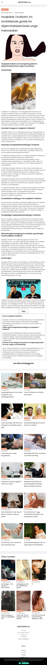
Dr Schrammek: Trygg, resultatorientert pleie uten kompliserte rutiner (33, 514)
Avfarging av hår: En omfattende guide (22, 585)
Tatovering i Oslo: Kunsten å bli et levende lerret (11, 543)
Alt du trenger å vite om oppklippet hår (8, 616)
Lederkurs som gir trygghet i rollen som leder (11, 483)
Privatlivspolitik (25, 663)
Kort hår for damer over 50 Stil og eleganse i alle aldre (38, 616)
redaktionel (5, 9)
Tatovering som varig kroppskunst (8, 454)
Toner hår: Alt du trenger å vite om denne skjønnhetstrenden (23, 616)
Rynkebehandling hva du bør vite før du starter (34, 424)
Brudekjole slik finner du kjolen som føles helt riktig (35, 454)
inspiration (4, 387)
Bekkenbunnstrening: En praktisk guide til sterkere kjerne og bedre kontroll (33, 484)
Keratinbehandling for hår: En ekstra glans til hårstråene (34, 543)
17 (32, 584)
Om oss (23, 652)
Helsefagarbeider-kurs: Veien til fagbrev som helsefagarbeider (11, 394)
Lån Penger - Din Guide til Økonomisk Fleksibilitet (7, 585)
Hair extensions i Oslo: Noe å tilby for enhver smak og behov (11, 514)
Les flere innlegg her (23, 363)
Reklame (23, 650)
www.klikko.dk (25, 639)
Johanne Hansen (19, 12)
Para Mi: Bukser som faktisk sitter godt (33, 393)
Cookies (23, 655)
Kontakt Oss (23, 657)
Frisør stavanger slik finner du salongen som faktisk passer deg (11, 425)
